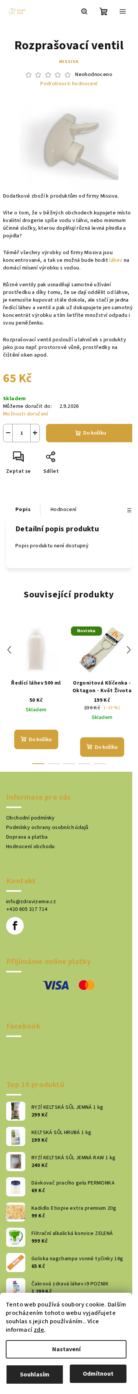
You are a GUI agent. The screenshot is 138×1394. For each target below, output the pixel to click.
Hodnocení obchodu (30, 846)
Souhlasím (34, 1374)
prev (9, 650)
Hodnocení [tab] (64, 509)
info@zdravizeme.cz (31, 902)
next (129, 650)
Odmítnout (98, 1374)
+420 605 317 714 (26, 909)
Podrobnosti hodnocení (68, 84)
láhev (115, 260)
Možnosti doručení (25, 414)
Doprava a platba (27, 837)
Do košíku (94, 433)
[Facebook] (15, 926)
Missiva (69, 61)
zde (39, 1330)
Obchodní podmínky (30, 818)
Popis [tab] (23, 509)
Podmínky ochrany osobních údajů (47, 827)
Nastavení (66, 1349)
